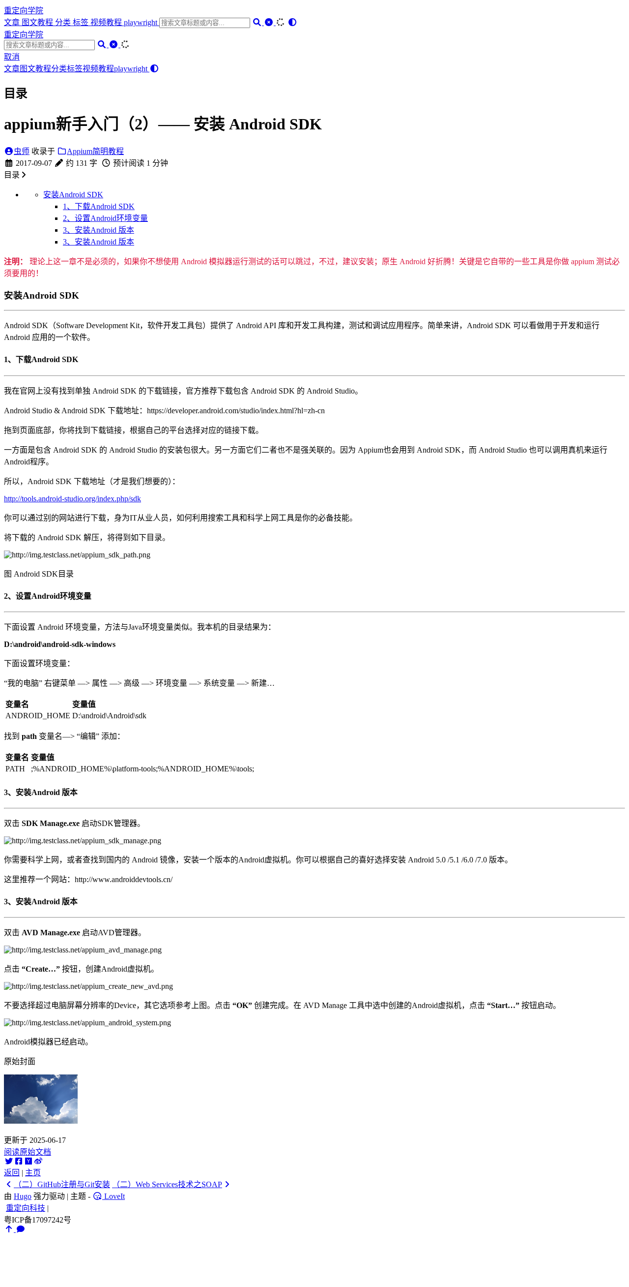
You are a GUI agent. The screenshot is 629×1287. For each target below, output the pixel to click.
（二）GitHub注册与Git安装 (62, 1184)
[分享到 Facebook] (19, 1161)
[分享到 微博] (38, 1161)
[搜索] (258, 22)
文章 (13, 22)
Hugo (22, 1196)
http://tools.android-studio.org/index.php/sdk (72, 498)
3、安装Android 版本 (98, 230)
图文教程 (38, 22)
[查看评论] (21, 1229)
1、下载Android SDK (99, 206)
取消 (12, 57)
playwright (141, 22)
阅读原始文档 (27, 1152)
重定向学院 (23, 10)
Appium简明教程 (95, 151)
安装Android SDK (73, 194)
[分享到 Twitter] (9, 1161)
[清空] (270, 22)
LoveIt (113, 1196)
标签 (81, 22)
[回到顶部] (10, 1229)
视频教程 (107, 22)
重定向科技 (25, 1208)
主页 (33, 1172)
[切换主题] (292, 22)
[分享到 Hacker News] (28, 1161)
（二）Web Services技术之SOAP (167, 1184)
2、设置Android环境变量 (105, 218)
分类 (64, 22)
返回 (12, 1172)
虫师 (21, 151)
